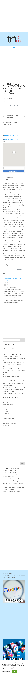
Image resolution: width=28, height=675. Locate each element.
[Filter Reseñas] (7, 269)
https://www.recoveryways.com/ (12, 139)
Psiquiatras (6, 416)
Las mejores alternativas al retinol (11, 383)
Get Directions (13, 171)
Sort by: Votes (19, 270)
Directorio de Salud (7, 407)
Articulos (5, 421)
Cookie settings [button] (6, 671)
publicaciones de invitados (9, 423)
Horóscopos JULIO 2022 (9, 393)
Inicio (4, 400)
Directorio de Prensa (8, 404)
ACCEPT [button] (14, 671)
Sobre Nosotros (7, 402)
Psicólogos (6, 411)
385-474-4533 (7, 128)
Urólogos (6, 413)
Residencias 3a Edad (9, 418)
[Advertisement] (14, 16)
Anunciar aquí (6, 425)
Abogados (6, 409)
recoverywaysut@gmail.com (11, 135)
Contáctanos (6, 428)
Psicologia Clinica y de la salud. (12, 280)
